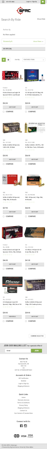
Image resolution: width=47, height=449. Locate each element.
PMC (26, 192)
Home (23, 397)
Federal (5, 88)
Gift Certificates (23, 378)
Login (28, 1)
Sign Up (34, 1)
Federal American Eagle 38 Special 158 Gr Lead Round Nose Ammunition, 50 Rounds (12, 95)
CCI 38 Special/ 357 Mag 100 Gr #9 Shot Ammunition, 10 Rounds (34, 95)
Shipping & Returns (23, 386)
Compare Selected (37, 336)
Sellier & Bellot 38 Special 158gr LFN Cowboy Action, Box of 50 (33, 304)
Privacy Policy (23, 405)
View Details (12, 316)
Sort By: (17, 59)
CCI (26, 88)
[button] (23, 41)
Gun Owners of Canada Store (23, 413)
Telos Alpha (29, 447)
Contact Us (23, 410)
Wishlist (23, 381)
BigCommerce (14, 447)
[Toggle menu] (3, 3)
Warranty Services (23, 400)
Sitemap (13, 445)
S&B (4, 140)
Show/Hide (41, 19)
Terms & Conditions (23, 403)
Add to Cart (12, 107)
